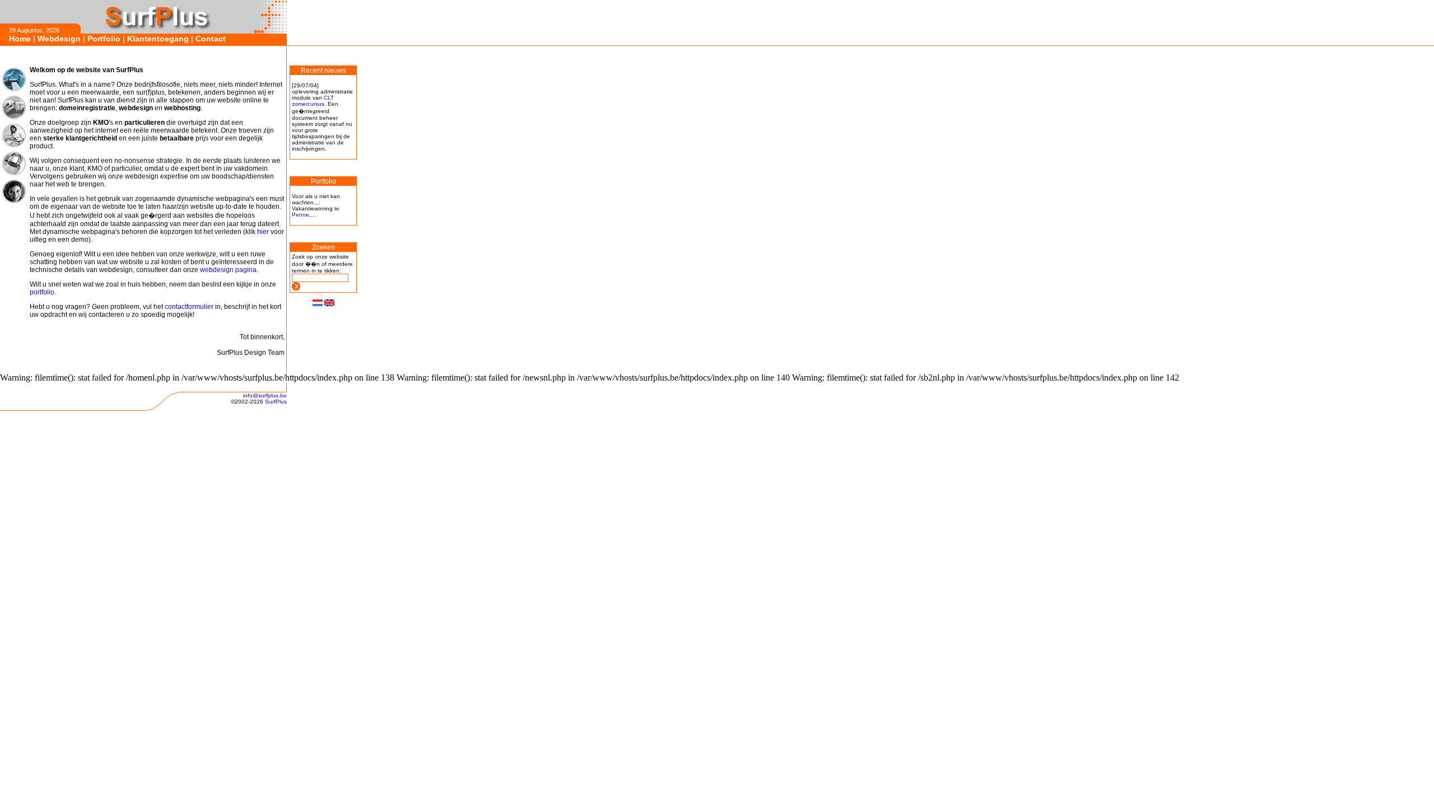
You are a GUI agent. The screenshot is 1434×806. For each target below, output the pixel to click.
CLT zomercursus (313, 101)
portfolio (42, 292)
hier (263, 232)
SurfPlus (276, 402)
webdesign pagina (228, 270)
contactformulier (189, 307)
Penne (300, 215)
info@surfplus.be (265, 395)
